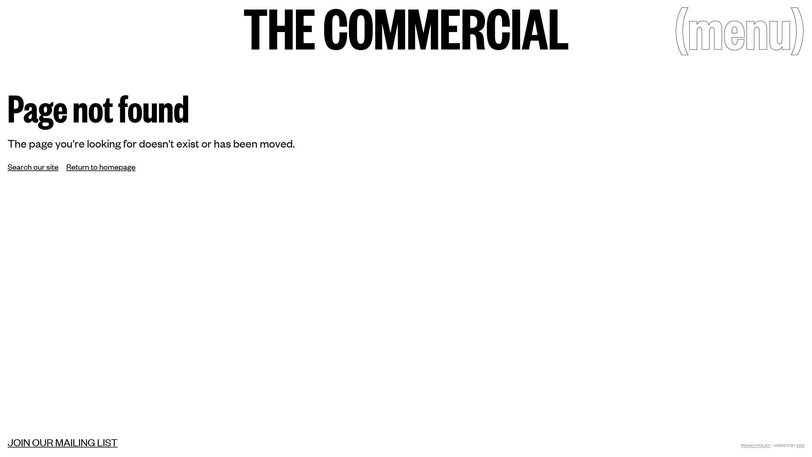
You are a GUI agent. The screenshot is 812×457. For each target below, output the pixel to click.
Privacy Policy (755, 445)
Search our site (33, 166)
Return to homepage (100, 166)
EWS (800, 445)
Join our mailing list (63, 442)
